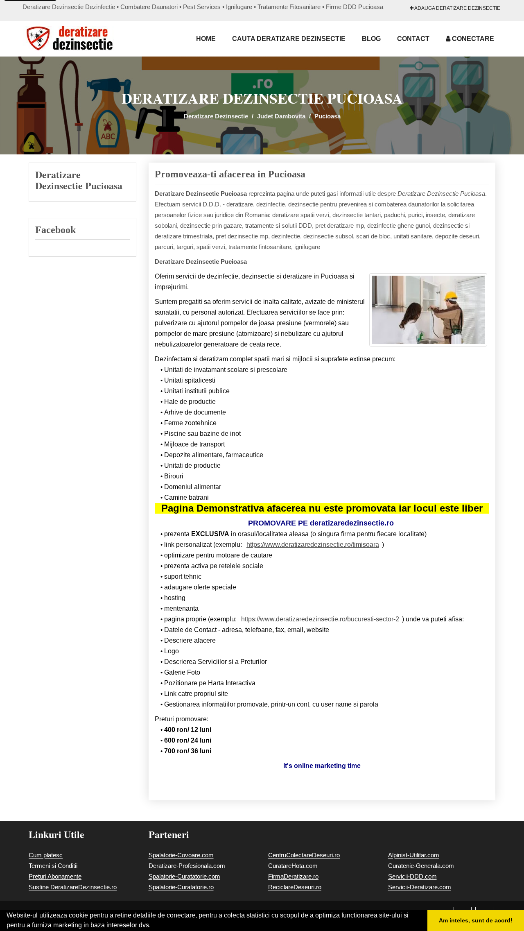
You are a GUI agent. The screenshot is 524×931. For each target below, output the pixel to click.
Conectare (472, 38)
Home (206, 38)
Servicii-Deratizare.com (419, 886)
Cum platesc (46, 855)
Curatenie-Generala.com (421, 865)
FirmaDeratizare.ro (293, 876)
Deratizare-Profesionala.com (187, 865)
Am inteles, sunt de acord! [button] (476, 920)
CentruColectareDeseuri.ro (304, 855)
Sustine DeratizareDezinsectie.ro (73, 886)
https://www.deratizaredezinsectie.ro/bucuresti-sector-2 (320, 619)
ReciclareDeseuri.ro (294, 886)
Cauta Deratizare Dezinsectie (289, 38)
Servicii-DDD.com (412, 876)
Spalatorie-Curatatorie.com (184, 876)
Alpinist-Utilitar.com (413, 855)
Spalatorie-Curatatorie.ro (181, 886)
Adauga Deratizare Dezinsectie (456, 8)
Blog (371, 38)
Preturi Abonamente (55, 876)
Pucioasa (327, 116)
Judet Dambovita (281, 116)
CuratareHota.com (293, 865)
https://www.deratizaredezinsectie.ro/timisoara (312, 544)
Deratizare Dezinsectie (216, 116)
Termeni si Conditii (53, 865)
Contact (413, 38)
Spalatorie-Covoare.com (181, 855)
